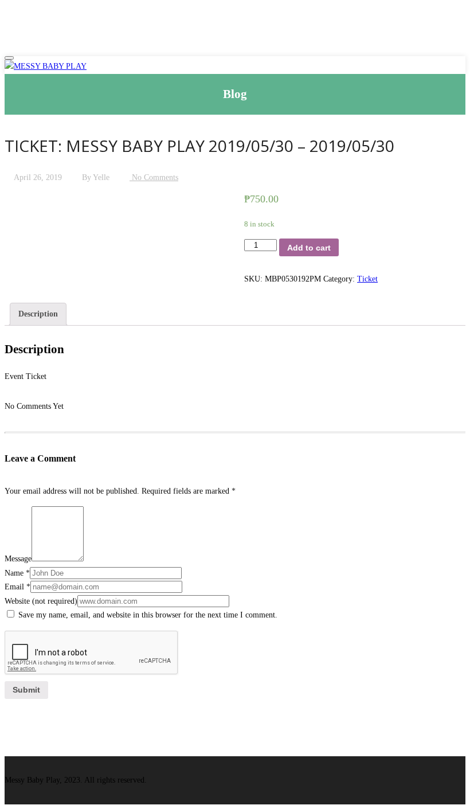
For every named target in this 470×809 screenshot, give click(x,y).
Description (38, 314)
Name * (17, 573)
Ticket (367, 279)
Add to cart (309, 247)
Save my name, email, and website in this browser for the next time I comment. (147, 615)
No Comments (154, 177)
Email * (17, 587)
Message (18, 558)
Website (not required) (41, 601)
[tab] (38, 314)
